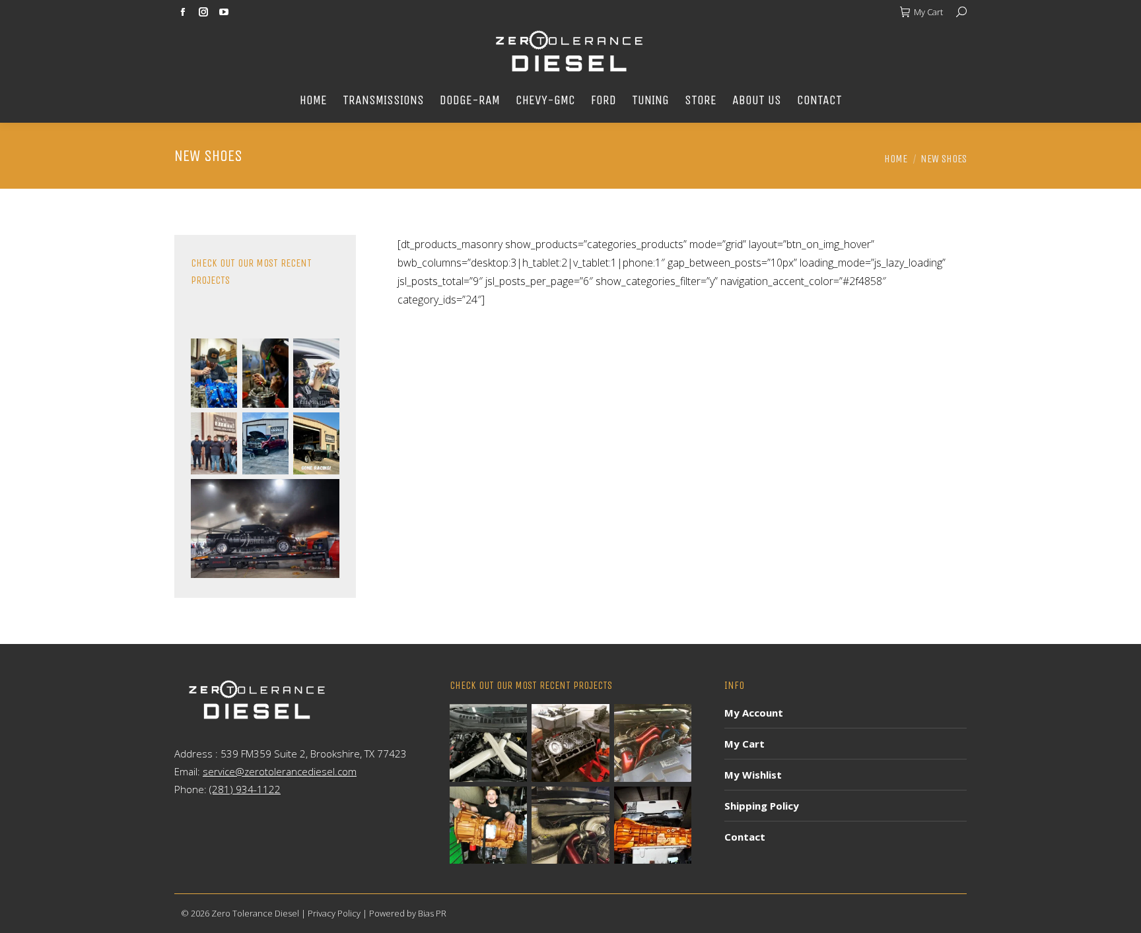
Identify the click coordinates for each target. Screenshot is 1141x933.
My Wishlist (753, 774)
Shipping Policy (761, 805)
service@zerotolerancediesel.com (280, 771)
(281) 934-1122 (245, 789)
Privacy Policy (334, 913)
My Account (753, 712)
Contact (744, 836)
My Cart (928, 12)
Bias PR (432, 913)
